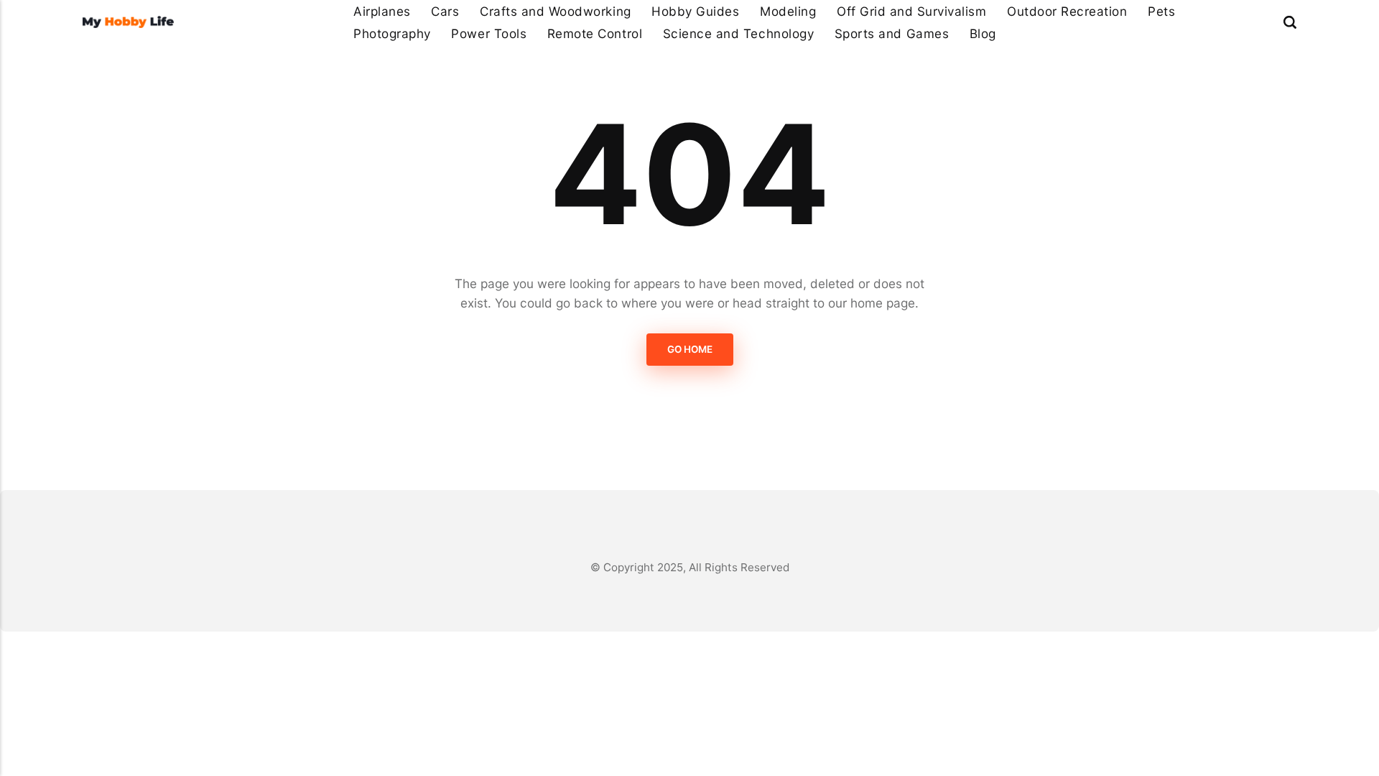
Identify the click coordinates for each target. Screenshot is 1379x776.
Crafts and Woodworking (555, 11)
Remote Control (594, 33)
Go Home (689, 350)
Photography (392, 33)
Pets (1161, 11)
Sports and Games (892, 33)
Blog (983, 33)
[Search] (1289, 22)
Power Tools (488, 33)
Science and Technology (738, 33)
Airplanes (382, 11)
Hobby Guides (695, 11)
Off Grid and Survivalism (911, 11)
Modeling (788, 11)
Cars (445, 11)
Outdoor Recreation (1067, 11)
